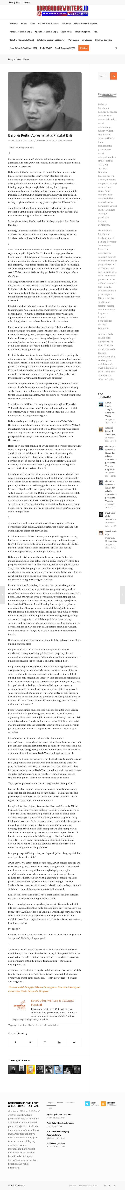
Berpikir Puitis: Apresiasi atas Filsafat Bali (40, 135)
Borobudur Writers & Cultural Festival (55, 140)
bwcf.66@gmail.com (108, 367)
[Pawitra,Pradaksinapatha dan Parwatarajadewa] (2, 595)
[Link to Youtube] (114, 1185)
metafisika (52, 1025)
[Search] (115, 48)
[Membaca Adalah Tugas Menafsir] (58, 1069)
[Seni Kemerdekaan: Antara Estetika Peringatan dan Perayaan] (76, 1069)
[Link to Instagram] (104, 1185)
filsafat (31, 1025)
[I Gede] (45, 101)
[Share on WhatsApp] (45, 1042)
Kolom (30, 140)
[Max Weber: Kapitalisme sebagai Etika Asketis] (12, 1069)
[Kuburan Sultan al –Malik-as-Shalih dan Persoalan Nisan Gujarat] (122, 595)
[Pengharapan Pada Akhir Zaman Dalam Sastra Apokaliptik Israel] (40, 1069)
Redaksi (26, 2)
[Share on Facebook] (15, 1042)
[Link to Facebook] (109, 1185)
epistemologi (20, 1025)
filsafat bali (41, 1025)
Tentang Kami (14, 2)
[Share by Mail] (74, 1042)
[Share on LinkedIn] (59, 1042)
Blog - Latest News (18, 59)
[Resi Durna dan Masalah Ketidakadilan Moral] (21, 1069)
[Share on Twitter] (30, 1042)
